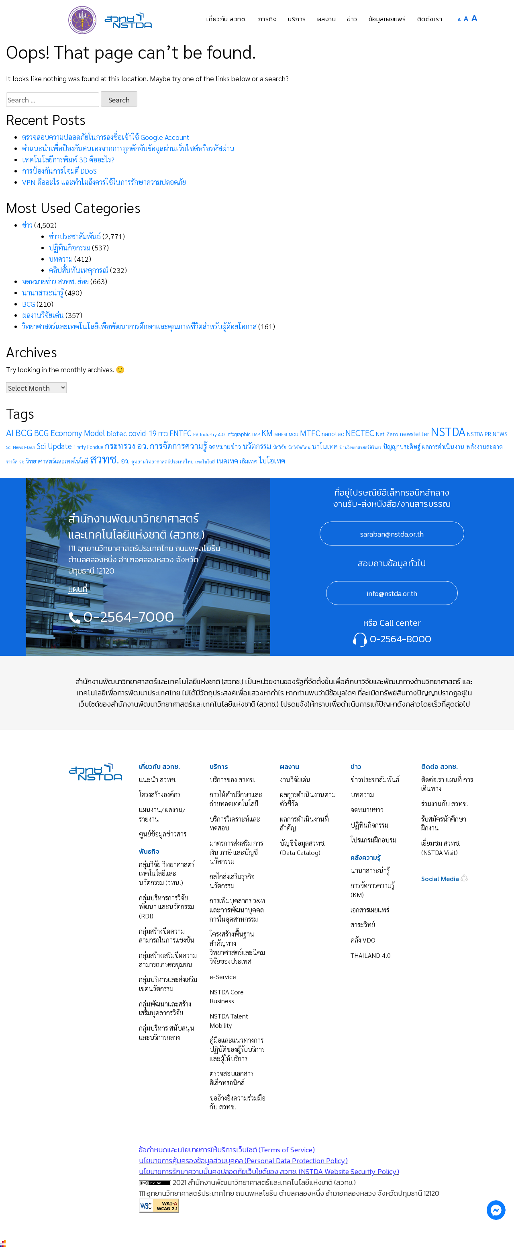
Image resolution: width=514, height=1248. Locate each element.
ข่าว (27, 225)
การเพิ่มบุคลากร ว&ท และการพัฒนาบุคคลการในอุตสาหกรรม (237, 909)
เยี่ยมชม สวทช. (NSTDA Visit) (441, 848)
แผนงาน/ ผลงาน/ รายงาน (162, 814)
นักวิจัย (279, 447)
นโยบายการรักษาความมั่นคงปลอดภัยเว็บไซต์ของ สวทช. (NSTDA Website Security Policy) (269, 1171)
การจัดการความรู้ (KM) (372, 890)
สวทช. (104, 458)
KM (267, 432)
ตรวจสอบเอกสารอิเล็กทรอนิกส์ (231, 1078)
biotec (117, 433)
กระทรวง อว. (126, 446)
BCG (28, 303)
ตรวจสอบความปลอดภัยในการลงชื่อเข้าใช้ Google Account (106, 136)
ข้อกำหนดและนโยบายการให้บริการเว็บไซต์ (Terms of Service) (227, 1149)
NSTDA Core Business (227, 996)
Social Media (441, 878)
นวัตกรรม (257, 446)
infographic (238, 433)
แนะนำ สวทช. (158, 779)
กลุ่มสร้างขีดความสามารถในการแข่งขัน (166, 936)
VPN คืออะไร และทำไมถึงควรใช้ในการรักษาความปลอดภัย (104, 181)
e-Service (223, 976)
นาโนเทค (325, 446)
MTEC (310, 433)
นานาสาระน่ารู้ (42, 292)
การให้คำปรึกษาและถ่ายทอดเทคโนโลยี (236, 799)
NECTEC (359, 432)
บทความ (61, 258)
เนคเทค (227, 460)
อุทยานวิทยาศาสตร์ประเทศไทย (162, 461)
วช (21, 462)
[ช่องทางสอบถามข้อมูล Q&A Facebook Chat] (496, 1210)
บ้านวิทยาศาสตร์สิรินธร (360, 447)
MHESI (280, 434)
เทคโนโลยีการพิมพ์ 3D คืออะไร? (68, 159)
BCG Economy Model (69, 432)
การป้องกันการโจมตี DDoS (59, 170)
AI (10, 432)
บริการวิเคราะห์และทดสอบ (235, 823)
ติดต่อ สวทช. (439, 766)
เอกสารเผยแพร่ (370, 910)
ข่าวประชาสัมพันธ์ (75, 236)
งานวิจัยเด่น (295, 779)
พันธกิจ (149, 851)
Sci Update (54, 446)
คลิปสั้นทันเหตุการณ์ (78, 270)
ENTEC (180, 433)
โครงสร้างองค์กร (159, 794)
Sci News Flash (20, 447)
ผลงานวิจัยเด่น (43, 315)
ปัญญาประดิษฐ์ (401, 446)
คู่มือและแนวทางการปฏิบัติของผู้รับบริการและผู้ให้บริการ (237, 1049)
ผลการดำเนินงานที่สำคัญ (304, 823)
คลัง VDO (363, 940)
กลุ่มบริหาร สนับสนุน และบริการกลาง (166, 1032)
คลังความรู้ (366, 857)
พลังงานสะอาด (484, 446)
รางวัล (12, 462)
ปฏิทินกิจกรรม (69, 247)
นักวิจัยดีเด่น (299, 447)
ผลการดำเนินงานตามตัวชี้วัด (308, 799)
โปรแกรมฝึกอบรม (373, 840)
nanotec (333, 434)
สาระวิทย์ (363, 924)
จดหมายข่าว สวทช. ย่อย (55, 281)
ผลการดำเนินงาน (443, 447)
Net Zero (387, 433)
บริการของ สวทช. (232, 779)
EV (195, 434)
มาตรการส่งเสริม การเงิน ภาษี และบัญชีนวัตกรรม (236, 852)
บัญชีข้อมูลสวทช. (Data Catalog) (303, 848)
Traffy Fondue (88, 446)
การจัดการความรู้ (178, 445)
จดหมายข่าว (225, 446)
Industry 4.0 (212, 434)
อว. (125, 460)
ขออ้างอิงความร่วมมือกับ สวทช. (237, 1102)
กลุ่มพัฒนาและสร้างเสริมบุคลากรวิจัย (165, 1008)
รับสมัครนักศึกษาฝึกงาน (443, 823)
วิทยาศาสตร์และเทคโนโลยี (57, 461)
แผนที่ (78, 589)
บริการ (219, 766)
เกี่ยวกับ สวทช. (159, 766)
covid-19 (142, 433)
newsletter (414, 433)
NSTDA (448, 431)
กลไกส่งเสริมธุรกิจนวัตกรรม (232, 881)
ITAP (256, 434)
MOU (293, 434)
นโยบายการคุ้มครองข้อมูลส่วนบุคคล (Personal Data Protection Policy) (243, 1160)
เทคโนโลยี (205, 461)
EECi (163, 433)
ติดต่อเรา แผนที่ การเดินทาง (447, 784)
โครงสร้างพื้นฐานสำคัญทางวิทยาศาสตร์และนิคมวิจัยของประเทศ (237, 947)
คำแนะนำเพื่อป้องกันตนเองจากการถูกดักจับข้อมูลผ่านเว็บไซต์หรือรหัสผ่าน (128, 148)
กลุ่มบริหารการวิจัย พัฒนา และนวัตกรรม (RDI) (166, 906)
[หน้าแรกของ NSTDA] (95, 770)
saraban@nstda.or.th (392, 533)
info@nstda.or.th (392, 593)
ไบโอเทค (272, 460)
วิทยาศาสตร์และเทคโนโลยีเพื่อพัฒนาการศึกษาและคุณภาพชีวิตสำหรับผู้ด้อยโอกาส (139, 326)
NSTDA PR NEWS (487, 433)
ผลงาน (289, 766)
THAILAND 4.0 (371, 955)
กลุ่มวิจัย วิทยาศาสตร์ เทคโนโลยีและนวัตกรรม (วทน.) (166, 873)
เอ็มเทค (248, 461)
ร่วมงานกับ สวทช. (444, 803)
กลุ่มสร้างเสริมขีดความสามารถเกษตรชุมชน (168, 960)
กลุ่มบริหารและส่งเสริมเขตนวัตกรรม (168, 984)
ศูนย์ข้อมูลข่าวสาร (162, 834)
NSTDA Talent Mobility (229, 1020)
